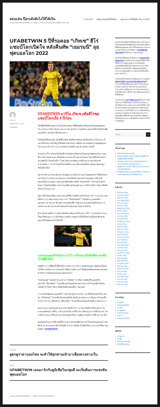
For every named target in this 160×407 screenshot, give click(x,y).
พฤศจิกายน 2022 (123, 221)
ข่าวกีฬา (120, 308)
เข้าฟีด (119, 339)
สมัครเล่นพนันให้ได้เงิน (107, 19)
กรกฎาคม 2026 (123, 195)
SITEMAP (88, 19)
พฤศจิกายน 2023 (123, 208)
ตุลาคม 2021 (121, 255)
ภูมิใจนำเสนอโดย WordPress (43, 396)
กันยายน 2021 (122, 258)
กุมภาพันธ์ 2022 (123, 245)
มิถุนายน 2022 (122, 234)
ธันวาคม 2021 (122, 250)
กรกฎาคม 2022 (123, 232)
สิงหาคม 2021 (122, 261)
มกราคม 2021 (122, 279)
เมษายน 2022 (122, 240)
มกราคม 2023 (122, 216)
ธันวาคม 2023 (122, 206)
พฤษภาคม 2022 (123, 237)
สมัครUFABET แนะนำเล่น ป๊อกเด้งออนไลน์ (130, 81)
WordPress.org (123, 344)
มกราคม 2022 (122, 248)
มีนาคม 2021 (122, 274)
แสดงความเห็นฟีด (123, 341)
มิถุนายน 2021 (122, 266)
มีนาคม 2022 (122, 242)
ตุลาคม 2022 (122, 224)
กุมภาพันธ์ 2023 (123, 213)
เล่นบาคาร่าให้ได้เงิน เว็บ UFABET (135, 19)
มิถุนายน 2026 (122, 198)
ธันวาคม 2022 (122, 219)
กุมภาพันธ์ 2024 (123, 200)
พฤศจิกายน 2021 (123, 253)
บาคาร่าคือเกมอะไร (133, 100)
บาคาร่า (120, 316)
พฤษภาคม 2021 (123, 269)
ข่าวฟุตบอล (14, 127)
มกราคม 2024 (122, 203)
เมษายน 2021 (122, 271)
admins (13, 120)
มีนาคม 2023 (122, 211)
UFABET (120, 302)
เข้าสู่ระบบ (120, 336)
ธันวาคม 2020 (122, 282)
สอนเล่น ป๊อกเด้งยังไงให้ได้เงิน (32, 19)
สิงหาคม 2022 (122, 229)
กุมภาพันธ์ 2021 (123, 277)
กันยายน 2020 (122, 284)
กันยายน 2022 (122, 227)
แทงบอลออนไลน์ (123, 318)
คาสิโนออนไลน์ (122, 313)
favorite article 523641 (126, 153)
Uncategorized (123, 305)
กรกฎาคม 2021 (122, 263)
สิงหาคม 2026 (122, 192)
